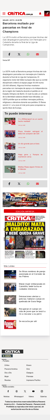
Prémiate (29, 376)
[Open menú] (4, 13)
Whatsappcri (18, 396)
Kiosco (28, 365)
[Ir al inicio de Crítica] (20, 13)
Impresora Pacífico (33, 380)
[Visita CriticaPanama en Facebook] (8, 391)
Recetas (8, 380)
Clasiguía (29, 372)
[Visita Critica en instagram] (42, 391)
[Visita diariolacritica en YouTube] (33, 391)
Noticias (6, 396)
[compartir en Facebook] (9, 55)
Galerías (43, 396)
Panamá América (11, 369)
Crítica (7, 365)
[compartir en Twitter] (19, 55)
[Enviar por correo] (37, 55)
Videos (31, 396)
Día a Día (8, 372)
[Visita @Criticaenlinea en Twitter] (17, 391)
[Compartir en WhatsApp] (29, 54)
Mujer (7, 376)
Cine (28, 369)
